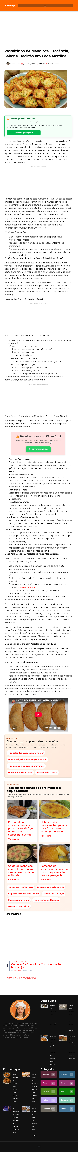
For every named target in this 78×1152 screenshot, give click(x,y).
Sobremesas (15, 961)
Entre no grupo (40, 449)
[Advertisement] (38, 30)
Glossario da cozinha (46, 772)
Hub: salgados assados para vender (26, 753)
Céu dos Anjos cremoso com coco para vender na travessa (71, 1018)
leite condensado (27, 587)
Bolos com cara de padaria (50, 887)
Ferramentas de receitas (20, 772)
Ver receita (13, 839)
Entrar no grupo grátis (24, 133)
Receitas (24, 961)
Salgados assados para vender (23, 893)
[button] (45, 5)
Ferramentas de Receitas (46, 900)
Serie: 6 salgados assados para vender (27, 759)
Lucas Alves (17, 970)
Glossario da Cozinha (18, 906)
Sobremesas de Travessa (20, 887)
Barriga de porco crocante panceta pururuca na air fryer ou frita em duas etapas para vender (21, 828)
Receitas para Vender (19, 900)
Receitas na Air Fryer (53, 893)
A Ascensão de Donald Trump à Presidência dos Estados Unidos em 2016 (16, 1120)
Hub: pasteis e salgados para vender (26, 766)
